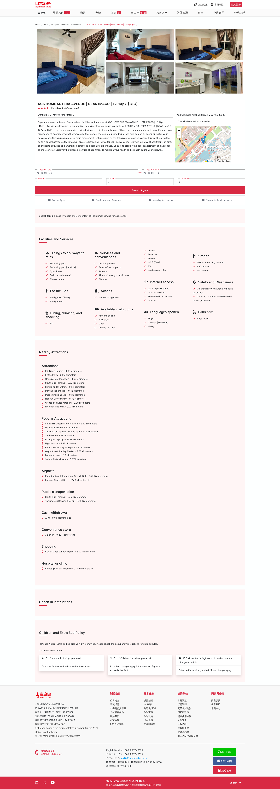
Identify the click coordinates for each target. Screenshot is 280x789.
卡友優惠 (148, 720)
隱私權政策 (183, 712)
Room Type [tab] (58, 200)
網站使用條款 (184, 716)
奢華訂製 (239, 12)
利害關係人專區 (118, 708)
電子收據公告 (184, 708)
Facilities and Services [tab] (109, 200)
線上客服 (226, 752)
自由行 (138, 12)
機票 (83, 12)
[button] (203, 141)
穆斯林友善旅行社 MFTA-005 (50, 724)
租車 (201, 12)
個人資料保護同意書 (188, 736)
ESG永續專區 (117, 724)
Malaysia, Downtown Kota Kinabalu (66, 24)
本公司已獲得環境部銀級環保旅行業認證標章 (57, 736)
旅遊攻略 (148, 716)
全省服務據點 (117, 712)
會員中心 (215, 708)
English (234, 782)
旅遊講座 (161, 12)
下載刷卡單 (183, 728)
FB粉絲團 (226, 761)
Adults (112, 178)
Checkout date (152, 169)
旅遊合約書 (183, 732)
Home (37, 24)
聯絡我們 (114, 716)
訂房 (115, 12)
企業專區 (218, 12)
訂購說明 (182, 704)
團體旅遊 (61, 12)
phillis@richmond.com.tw (134, 758)
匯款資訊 (182, 724)
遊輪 (98, 12)
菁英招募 (114, 704)
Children (185, 178)
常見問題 (182, 700)
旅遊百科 (148, 712)
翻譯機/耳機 (150, 708)
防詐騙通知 (149, 724)
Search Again (140, 190)
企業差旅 (215, 704)
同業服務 (215, 700)
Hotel (45, 24)
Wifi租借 (148, 704)
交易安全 (182, 720)
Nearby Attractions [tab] (164, 200)
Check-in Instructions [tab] (219, 200)
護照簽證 (182, 12)
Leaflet (210, 161)
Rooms (41, 178)
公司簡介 (114, 700)
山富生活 (114, 720)
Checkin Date (44, 169)
